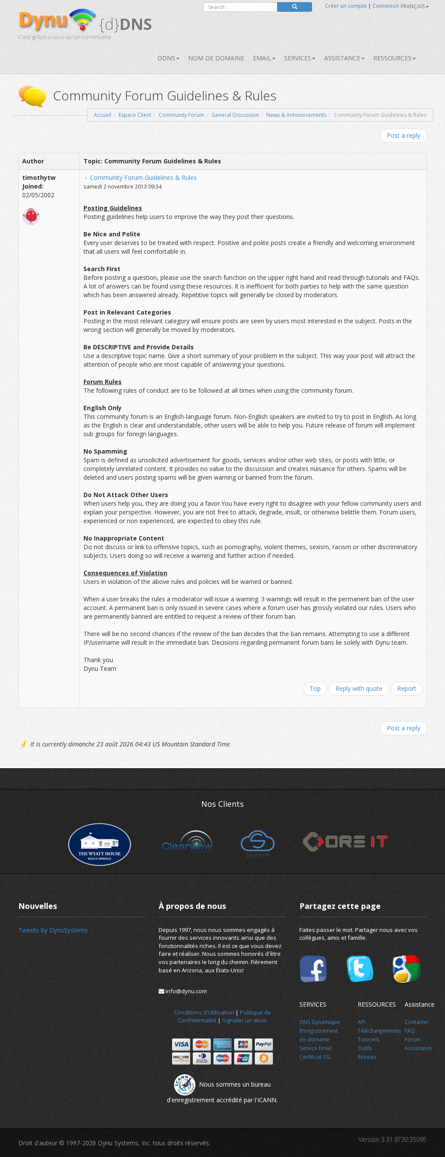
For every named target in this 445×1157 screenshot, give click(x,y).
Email (262, 58)
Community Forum (181, 115)
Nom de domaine (216, 58)
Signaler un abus (244, 1020)
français (413, 6)
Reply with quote (358, 688)
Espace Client (135, 115)
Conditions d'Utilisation (204, 1012)
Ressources (392, 58)
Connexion (385, 6)
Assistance (342, 58)
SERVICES (297, 58)
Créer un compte (346, 6)
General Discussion (235, 115)
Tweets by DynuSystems (53, 930)
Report (406, 688)
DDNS (166, 58)
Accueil (102, 115)
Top (315, 688)
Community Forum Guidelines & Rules (143, 177)
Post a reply (403, 135)
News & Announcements (296, 115)
